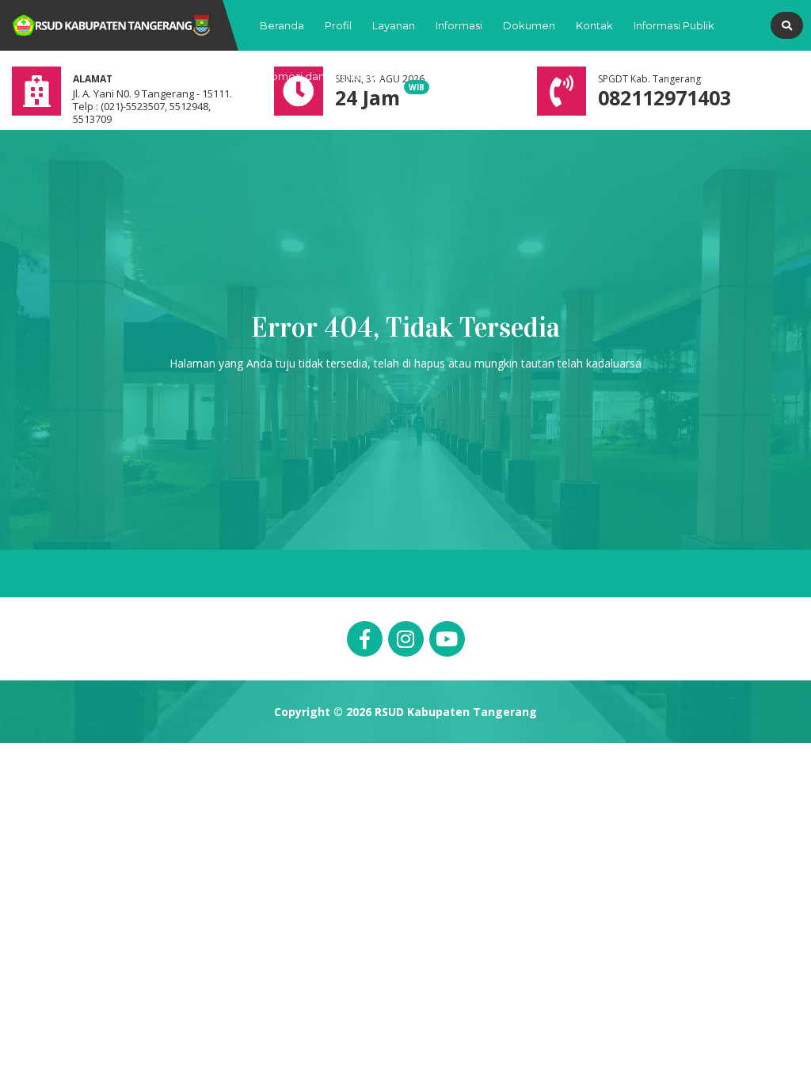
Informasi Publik (674, 25)
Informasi (459, 25)
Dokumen (529, 25)
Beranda (282, 25)
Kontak (594, 25)
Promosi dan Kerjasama (321, 76)
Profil (338, 25)
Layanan (393, 25)
